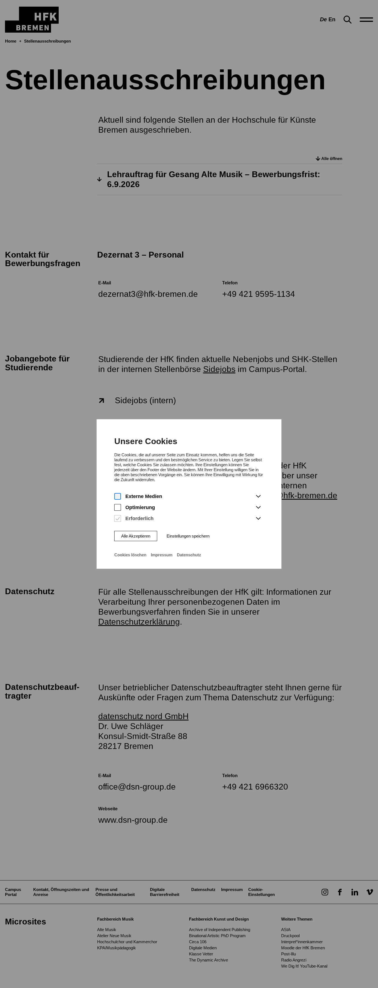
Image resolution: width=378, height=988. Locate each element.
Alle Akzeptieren (135, 536)
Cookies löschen (130, 554)
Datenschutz (189, 554)
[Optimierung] (117, 507)
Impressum (161, 554)
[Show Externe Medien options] (258, 496)
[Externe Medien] (117, 496)
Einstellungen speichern (188, 536)
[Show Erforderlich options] (258, 518)
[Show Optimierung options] (258, 507)
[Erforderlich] (117, 518)
